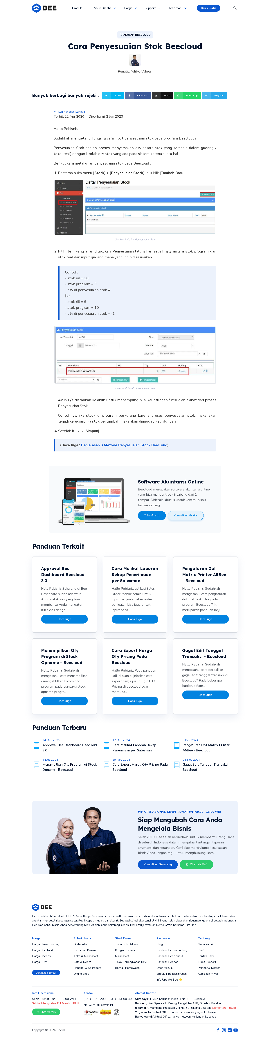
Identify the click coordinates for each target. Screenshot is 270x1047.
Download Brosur (46, 972)
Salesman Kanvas (85, 950)
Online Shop (81, 974)
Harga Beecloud (42, 950)
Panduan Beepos (167, 962)
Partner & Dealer (209, 968)
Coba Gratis (152, 515)
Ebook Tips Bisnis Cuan (171, 974)
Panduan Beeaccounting (171, 950)
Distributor (81, 944)
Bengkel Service (125, 950)
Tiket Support (207, 962)
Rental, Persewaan (127, 968)
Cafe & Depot (82, 962)
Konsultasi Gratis (186, 515)
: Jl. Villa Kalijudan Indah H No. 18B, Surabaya (170, 999)
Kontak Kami (206, 956)
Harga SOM (39, 962)
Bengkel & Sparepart (87, 968)
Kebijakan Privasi (208, 974)
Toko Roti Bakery (126, 944)
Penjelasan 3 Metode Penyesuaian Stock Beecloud (124, 445)
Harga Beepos (41, 956)
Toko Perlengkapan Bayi (131, 962)
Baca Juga (64, 619)
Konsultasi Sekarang (158, 864)
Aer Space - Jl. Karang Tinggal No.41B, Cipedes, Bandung (178, 1003)
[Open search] (235, 8)
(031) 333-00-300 (121, 999)
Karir (201, 950)
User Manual (164, 968)
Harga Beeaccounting (46, 944)
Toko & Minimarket (86, 956)
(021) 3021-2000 (95, 999)
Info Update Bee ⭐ (169, 980)
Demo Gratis (208, 8)
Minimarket (122, 956)
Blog (159, 944)
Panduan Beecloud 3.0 (171, 956)
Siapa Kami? (205, 944)
